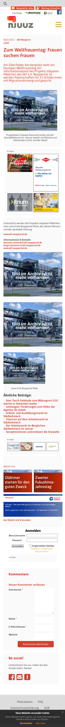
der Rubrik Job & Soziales (17, 520)
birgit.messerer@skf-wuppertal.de (22, 245)
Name (13, 618)
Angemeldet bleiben (43, 545)
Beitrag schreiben (51, 8)
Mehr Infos (40, 723)
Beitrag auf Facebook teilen (12, 677)
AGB (46, 708)
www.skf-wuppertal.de (15, 234)
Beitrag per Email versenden (19, 677)
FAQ (40, 701)
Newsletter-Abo (24, 8)
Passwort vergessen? (42, 548)
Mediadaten (25, 701)
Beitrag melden (27, 677)
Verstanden (26, 723)
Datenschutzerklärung (24, 708)
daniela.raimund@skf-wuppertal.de (22, 242)
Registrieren (42, 551)
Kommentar (16, 589)
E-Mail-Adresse (18, 626)
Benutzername (17, 535)
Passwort (17, 540)
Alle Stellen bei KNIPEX (43, 174)
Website (13, 634)
